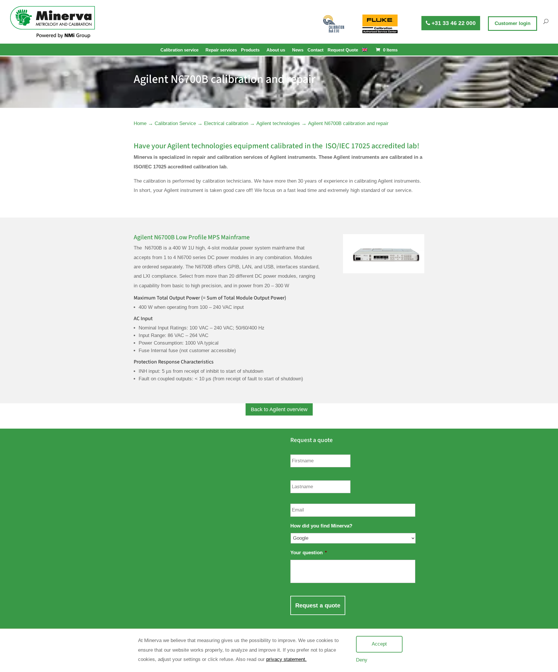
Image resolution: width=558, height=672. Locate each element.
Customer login (512, 23)
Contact (315, 50)
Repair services (221, 50)
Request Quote (343, 50)
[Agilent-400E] (383, 271)
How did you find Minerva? (321, 526)
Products (250, 49)
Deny (361, 660)
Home (140, 123)
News (297, 50)
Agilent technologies (278, 123)
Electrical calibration (226, 123)
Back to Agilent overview (279, 409)
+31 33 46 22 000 (453, 23)
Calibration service (179, 49)
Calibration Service (175, 123)
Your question (308, 552)
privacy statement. (286, 659)
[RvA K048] (334, 24)
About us (276, 49)
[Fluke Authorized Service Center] (380, 24)
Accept (379, 644)
